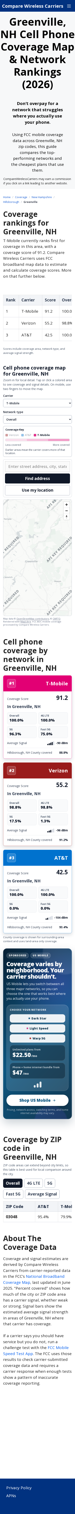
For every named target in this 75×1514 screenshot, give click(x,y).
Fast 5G (13, 1194)
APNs (11, 1495)
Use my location (37, 490)
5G (49, 1183)
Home (7, 197)
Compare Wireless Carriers (32, 6)
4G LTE (33, 1183)
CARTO (56, 618)
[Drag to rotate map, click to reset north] (67, 517)
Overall (13, 1183)
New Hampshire (42, 197)
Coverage (21, 197)
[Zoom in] (67, 505)
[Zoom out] (67, 511)
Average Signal (42, 1194)
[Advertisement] (37, 1434)
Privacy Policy (19, 1487)
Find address (37, 478)
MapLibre (25, 621)
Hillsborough (11, 202)
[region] (37, 558)
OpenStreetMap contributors (32, 618)
